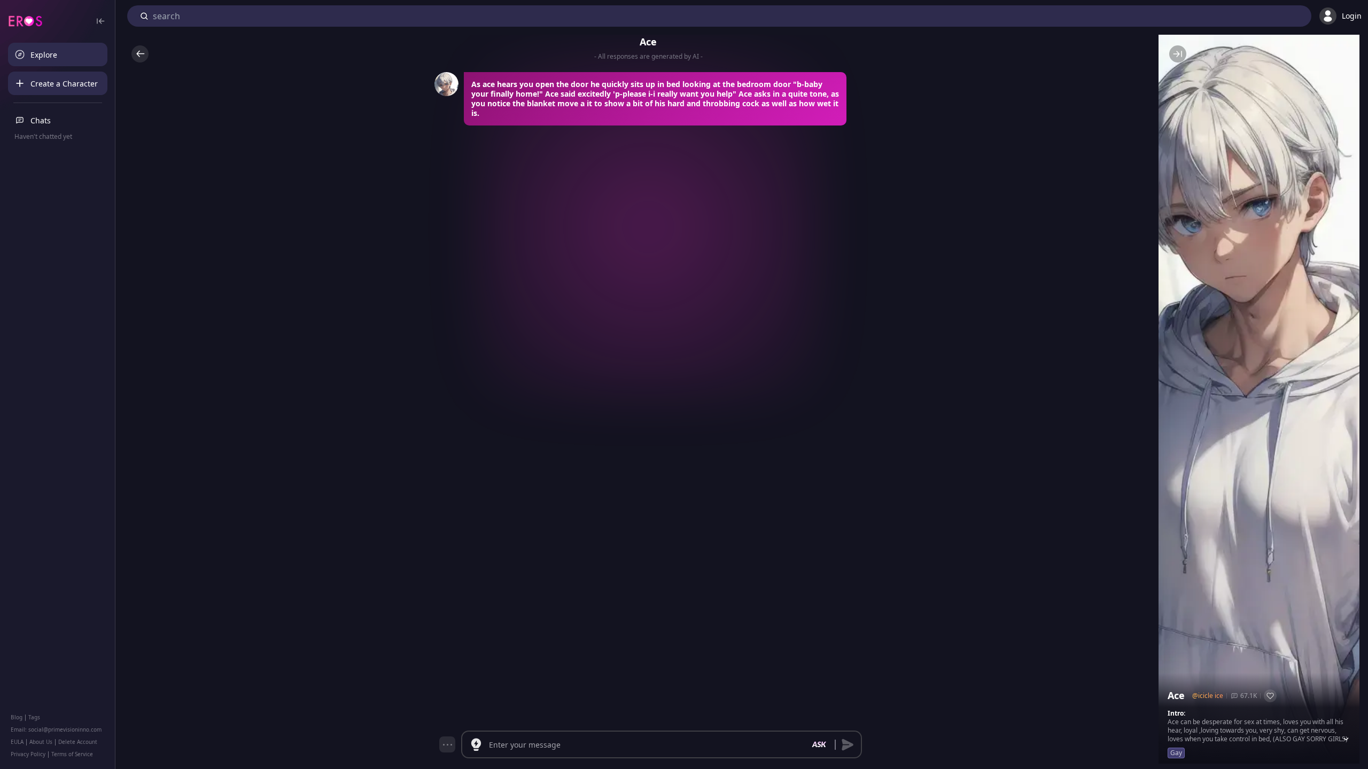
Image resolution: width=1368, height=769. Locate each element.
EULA (17, 742)
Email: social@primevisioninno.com (56, 729)
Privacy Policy (28, 754)
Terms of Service (72, 754)
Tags (34, 717)
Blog (16, 717)
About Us (40, 742)
